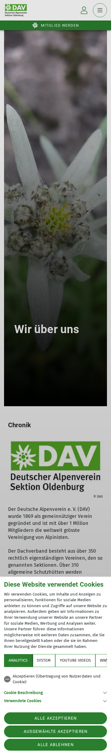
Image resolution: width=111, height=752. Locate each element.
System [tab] (44, 660)
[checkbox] (55, 679)
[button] (55, 692)
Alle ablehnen (55, 744)
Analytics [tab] (18, 660)
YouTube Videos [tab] (75, 660)
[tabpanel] (55, 687)
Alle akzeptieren (55, 718)
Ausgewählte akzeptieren (56, 731)
